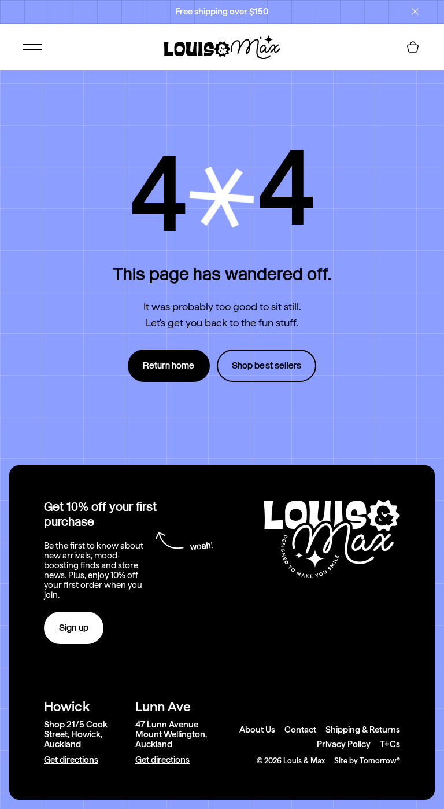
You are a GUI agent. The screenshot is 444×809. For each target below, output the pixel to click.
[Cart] (413, 47)
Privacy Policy (344, 744)
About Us (257, 730)
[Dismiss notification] (415, 11)
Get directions (71, 760)
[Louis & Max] (222, 47)
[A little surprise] (221, 197)
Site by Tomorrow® (367, 760)
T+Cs (390, 744)
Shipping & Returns (362, 730)
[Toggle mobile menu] (32, 47)
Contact (300, 730)
